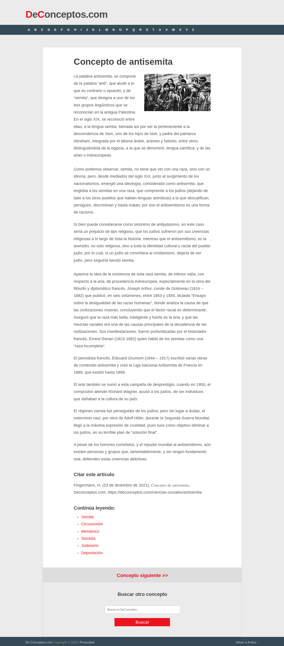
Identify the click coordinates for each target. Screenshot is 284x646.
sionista (88, 538)
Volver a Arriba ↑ (247, 642)
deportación (92, 553)
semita (87, 517)
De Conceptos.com (39, 642)
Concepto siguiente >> (142, 575)
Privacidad (87, 642)
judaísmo (90, 545)
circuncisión (92, 524)
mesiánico (90, 531)
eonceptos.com (67, 14)
